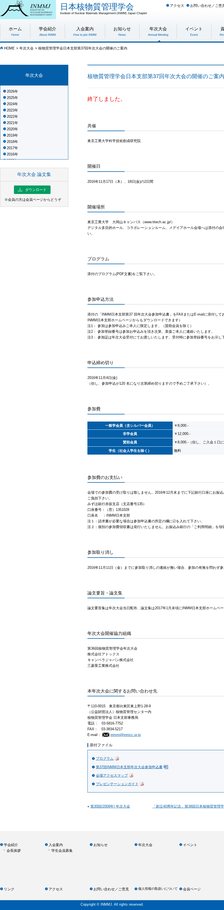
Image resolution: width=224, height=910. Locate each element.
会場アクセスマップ (112, 775)
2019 (10, 135)
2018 (10, 142)
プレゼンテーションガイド (117, 784)
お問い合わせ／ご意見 (111, 889)
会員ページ (192, 889)
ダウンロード (32, 190)
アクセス (177, 6)
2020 (10, 129)
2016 (10, 154)
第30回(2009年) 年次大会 (110, 806)
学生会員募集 (62, 851)
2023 (10, 110)
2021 (10, 123)
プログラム (105, 758)
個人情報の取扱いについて (158, 889)
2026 (10, 91)
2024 (10, 104)
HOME (9, 48)
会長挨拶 (14, 851)
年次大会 (26, 48)
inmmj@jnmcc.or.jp (125, 735)
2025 (10, 98)
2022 (10, 116)
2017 (10, 148)
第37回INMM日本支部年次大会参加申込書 (129, 767)
